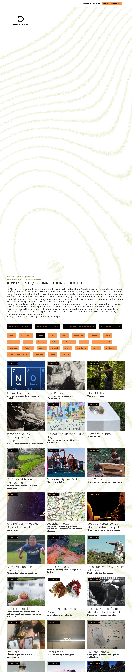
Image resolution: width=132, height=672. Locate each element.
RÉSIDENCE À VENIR (48, 326)
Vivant (67, 348)
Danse (52, 354)
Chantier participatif (102, 342)
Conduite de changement (18, 354)
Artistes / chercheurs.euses (25, 276)
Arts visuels (81, 348)
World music (13, 342)
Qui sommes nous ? (12, 278)
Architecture (110, 348)
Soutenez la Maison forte (112, 3)
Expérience (13, 348)
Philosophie (93, 336)
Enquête (84, 342)
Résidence (28, 348)
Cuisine (52, 336)
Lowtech (54, 348)
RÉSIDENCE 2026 (110, 326)
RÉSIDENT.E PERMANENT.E (80, 326)
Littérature (39, 354)
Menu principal (11, 276)
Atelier (107, 336)
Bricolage (41, 342)
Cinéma (11, 336)
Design (64, 336)
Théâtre (28, 342)
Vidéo (54, 342)
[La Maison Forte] (21, 20)
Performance (68, 342)
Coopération (26, 336)
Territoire (65, 354)
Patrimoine (78, 336)
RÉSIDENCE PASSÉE (19, 326)
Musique (95, 348)
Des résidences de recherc (14, 279)
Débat (40, 336)
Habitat (42, 348)
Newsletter (87, 3)
